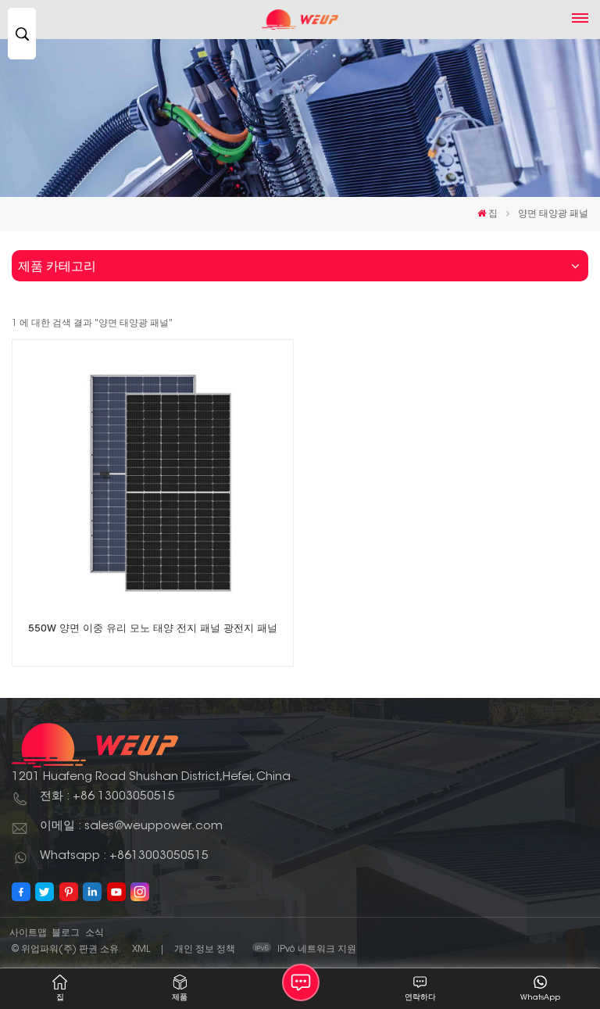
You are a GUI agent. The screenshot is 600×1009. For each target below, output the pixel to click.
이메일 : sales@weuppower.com (131, 826)
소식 (94, 933)
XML (141, 949)
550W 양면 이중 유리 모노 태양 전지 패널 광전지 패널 (152, 629)
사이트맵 (28, 933)
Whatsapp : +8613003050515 (124, 856)
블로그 (66, 933)
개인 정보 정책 (204, 949)
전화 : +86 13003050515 (107, 797)
